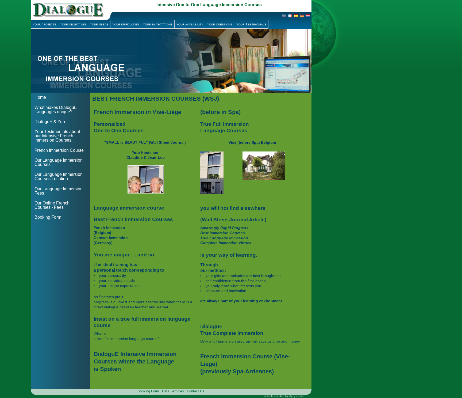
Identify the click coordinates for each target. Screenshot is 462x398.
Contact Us (195, 391)
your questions (219, 24)
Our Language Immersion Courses (58, 162)
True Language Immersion (224, 238)
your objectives (73, 24)
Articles (178, 391)
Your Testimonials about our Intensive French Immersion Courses (57, 135)
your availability (189, 24)
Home (40, 97)
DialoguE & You (49, 121)
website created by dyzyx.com (283, 396)
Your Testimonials (251, 24)
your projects (44, 24)
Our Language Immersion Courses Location (58, 176)
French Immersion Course (59, 150)
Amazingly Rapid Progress (224, 228)
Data (165, 391)
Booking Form (47, 217)
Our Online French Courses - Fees (52, 205)
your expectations (157, 24)
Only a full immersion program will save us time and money (250, 341)
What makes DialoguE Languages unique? (55, 109)
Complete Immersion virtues (225, 243)
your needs (99, 24)
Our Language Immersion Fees (58, 191)
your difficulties (125, 24)
